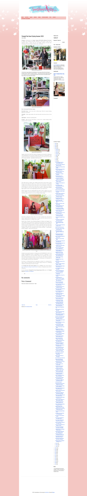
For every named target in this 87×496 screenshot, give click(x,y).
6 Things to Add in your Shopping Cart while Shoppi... (60, 296)
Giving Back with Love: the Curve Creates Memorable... (59, 362)
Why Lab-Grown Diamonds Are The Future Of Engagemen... (59, 271)
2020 (55, 450)
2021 (55, 449)
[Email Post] (24, 273)
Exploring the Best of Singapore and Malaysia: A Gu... (59, 441)
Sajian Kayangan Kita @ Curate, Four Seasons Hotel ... (59, 341)
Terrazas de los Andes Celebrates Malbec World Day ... (60, 165)
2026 (55, 143)
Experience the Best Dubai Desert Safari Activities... (60, 391)
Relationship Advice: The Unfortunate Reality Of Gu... (59, 176)
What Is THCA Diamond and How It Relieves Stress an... (59, 404)
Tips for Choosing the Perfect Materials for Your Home (59, 348)
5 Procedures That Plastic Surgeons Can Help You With (59, 179)
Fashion (35, 17)
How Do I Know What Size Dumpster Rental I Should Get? (59, 222)
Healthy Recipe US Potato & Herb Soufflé (60, 167)
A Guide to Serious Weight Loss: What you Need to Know (59, 400)
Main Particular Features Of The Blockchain (59, 262)
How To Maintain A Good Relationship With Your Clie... (59, 186)
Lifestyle (26, 17)
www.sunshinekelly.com (57, 64)
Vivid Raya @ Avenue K (58, 382)
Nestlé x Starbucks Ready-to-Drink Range (59, 356)
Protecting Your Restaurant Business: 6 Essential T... (59, 366)
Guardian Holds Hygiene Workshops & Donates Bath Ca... (59, 231)
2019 (55, 452)
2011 (55, 464)
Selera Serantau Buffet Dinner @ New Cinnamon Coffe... (60, 395)
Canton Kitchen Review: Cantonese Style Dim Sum (59, 188)
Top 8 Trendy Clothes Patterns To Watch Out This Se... (60, 285)
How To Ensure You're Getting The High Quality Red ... (60, 241)
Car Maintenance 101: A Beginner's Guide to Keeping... (59, 278)
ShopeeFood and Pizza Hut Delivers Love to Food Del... (59, 253)
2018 (55, 453)
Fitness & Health (45, 17)
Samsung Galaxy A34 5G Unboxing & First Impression (59, 198)
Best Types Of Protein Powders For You (59, 416)
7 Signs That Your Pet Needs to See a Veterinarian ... (59, 280)
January (57, 446)
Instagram (32, 271)
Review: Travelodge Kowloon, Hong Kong (59, 74)
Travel (39, 17)
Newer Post (23, 304)
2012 (55, 462)
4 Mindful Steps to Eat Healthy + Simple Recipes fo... (60, 430)
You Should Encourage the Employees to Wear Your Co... (59, 369)
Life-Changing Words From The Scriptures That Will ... (59, 287)
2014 (55, 459)
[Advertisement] (43, 27)
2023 (55, 148)
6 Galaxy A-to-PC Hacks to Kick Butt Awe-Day (59, 204)
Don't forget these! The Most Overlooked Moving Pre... (59, 378)
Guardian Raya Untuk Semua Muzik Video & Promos (59, 436)
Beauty (31, 17)
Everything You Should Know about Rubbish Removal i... (59, 303)
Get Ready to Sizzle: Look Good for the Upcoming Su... (59, 414)
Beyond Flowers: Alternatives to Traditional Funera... (59, 345)
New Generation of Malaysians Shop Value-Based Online (59, 393)
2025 (55, 145)
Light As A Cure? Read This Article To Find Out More (59, 282)
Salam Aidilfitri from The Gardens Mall (59, 354)
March (57, 443)
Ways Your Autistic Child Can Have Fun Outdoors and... (59, 298)
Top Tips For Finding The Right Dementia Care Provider (59, 350)
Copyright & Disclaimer (26, 18)
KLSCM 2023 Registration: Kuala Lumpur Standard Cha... (60, 170)
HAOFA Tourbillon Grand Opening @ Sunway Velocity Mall (59, 314)
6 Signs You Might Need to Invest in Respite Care (60, 320)
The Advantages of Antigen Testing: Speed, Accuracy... (59, 301)
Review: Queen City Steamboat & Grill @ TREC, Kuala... (59, 388)
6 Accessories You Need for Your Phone (60, 218)
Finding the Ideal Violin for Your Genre (59, 327)
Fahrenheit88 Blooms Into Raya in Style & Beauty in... (59, 332)
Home (23, 17)
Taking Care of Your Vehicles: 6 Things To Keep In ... (59, 181)
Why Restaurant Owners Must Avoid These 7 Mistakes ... (59, 439)
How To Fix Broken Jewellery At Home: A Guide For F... (59, 291)
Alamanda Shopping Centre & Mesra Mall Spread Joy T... (59, 255)
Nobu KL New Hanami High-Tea (59, 227)
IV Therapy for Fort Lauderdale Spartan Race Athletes (59, 220)
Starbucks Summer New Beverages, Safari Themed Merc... (59, 201)
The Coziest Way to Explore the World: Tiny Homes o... (59, 211)
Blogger (53, 492)
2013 (55, 461)
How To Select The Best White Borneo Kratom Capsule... (59, 420)
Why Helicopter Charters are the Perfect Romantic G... (60, 213)
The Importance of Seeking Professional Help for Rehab (59, 208)
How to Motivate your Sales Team (60, 357)
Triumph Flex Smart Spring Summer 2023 (59, 257)
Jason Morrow (47, 492)
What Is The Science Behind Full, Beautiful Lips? (60, 237)
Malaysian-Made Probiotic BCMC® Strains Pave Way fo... (60, 329)
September (57, 153)
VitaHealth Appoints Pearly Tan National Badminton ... (59, 250)
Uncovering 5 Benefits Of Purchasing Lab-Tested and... (59, 434)
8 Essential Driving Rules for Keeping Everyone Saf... (59, 373)
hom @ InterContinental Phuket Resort (59, 411)
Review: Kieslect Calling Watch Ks (59, 307)
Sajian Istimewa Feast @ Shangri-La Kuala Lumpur (59, 339)
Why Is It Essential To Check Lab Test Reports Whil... (59, 423)
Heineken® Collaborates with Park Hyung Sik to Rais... (59, 206)
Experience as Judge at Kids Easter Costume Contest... (59, 371)
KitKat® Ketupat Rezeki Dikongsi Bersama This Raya (59, 407)
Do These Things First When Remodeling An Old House (59, 325)
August (57, 155)
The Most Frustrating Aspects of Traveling (60, 183)
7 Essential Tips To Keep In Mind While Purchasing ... (59, 246)
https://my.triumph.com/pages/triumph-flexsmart (30, 266)
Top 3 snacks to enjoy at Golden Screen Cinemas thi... (59, 229)
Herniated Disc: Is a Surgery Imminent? (59, 174)
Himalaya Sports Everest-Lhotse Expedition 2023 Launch (59, 384)
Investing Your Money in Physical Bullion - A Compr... (59, 264)
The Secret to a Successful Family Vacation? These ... (59, 215)
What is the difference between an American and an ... (59, 334)
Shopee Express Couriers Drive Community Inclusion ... (59, 172)
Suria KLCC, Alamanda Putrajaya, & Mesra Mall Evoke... (59, 386)
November (57, 150)
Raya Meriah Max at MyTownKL (59, 351)
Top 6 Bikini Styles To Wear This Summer (59, 275)
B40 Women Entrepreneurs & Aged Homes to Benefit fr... (59, 343)
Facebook (26, 271)
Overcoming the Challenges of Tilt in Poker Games (59, 418)
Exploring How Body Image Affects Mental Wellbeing (59, 360)
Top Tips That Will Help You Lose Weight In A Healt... (59, 425)
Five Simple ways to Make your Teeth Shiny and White (59, 380)
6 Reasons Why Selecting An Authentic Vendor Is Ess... (59, 402)
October (57, 152)
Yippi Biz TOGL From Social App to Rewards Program (59, 196)
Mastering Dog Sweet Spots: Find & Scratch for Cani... (60, 243)
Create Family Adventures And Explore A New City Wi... (59, 305)
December (57, 149)
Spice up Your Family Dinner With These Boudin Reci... (60, 289)
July (56, 156)
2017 (55, 455)
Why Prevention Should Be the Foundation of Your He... (59, 318)
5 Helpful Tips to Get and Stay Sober (59, 239)
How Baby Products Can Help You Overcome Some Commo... (59, 194)
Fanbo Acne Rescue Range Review (60, 189)
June (56, 158)
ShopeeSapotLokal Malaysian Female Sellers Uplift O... (59, 234)
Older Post (49, 304)
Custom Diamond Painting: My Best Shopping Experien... (59, 432)
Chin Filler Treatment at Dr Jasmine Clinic (59, 364)
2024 (55, 146)
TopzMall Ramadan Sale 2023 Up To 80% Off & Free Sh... (60, 409)
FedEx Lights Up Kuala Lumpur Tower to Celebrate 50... (59, 248)
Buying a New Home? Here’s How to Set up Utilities (59, 323)
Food (50, 17)
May (56, 159)
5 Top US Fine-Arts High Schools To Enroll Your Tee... (60, 398)
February (57, 444)
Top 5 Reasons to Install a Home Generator (59, 192)
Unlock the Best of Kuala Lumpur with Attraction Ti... (60, 266)
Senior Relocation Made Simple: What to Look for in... (59, 312)
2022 (55, 448)
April (56, 161)
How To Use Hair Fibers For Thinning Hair (59, 273)
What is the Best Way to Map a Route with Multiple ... (59, 376)
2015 (55, 458)
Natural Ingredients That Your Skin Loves (59, 310)
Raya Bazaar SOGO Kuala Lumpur (59, 316)
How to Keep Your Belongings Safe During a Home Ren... (59, 427)
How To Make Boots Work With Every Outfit (59, 269)
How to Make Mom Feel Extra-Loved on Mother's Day (59, 163)
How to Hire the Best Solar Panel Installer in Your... (60, 225)
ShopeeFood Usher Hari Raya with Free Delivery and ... (59, 336)
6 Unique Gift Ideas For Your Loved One (59, 259)
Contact (54, 17)
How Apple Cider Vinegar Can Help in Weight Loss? (59, 294)
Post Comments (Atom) (28, 306)
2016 (55, 456)
